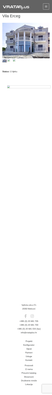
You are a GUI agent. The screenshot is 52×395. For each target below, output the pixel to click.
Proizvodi (29, 365)
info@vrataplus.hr (29, 333)
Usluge (29, 356)
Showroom (29, 377)
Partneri (28, 353)
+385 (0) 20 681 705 (28, 321)
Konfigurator (29, 345)
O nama (29, 369)
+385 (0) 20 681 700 (28, 325)
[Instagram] (32, 316)
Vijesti (29, 349)
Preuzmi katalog (29, 373)
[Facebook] (25, 316)
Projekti (29, 341)
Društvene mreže (29, 381)
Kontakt (28, 360)
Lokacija (29, 384)
